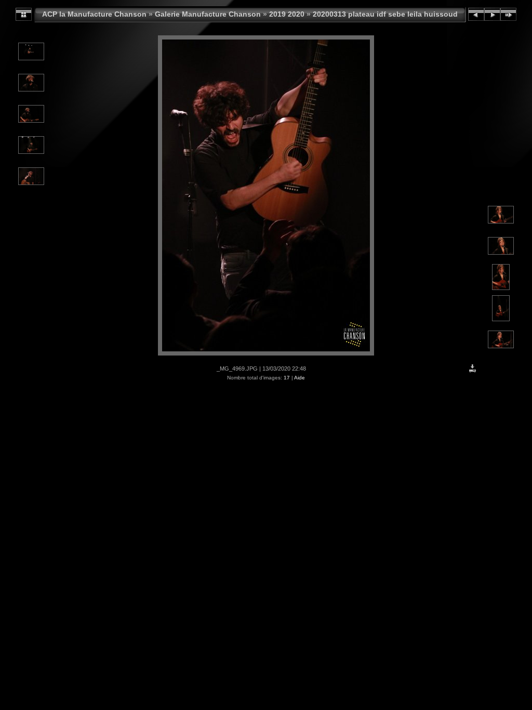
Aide (299, 377)
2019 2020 (286, 14)
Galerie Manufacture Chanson (208, 14)
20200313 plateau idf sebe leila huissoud (385, 14)
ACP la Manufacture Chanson (94, 14)
